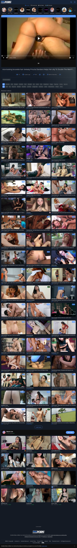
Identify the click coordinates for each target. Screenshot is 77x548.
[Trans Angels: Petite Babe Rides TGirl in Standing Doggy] (13, 381)
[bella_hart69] (64, 171)
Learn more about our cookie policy (59, 535)
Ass (10, 86)
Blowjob (19, 86)
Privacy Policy (40, 541)
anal (12, 84)
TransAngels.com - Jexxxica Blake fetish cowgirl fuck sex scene (38, 352)
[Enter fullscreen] (73, 57)
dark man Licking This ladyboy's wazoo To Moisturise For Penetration (38, 265)
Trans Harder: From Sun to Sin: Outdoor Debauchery (63, 422)
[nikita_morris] (38, 241)
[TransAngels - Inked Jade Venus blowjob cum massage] (64, 399)
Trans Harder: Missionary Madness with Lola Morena (13, 300)
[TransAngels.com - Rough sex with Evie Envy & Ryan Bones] (13, 241)
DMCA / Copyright (9, 541)
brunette (30, 84)
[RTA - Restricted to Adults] (43, 542)
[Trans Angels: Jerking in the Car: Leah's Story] (64, 311)
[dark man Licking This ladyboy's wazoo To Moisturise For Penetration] (38, 258)
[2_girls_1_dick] (38, 153)
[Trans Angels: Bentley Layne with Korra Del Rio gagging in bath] (64, 293)
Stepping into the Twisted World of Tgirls (61, 125)
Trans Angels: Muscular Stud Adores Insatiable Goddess (38, 177)
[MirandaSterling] (38, 381)
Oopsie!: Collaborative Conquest (33, 195)
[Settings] (70, 57)
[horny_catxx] (63, 496)
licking (61, 84)
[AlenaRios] (13, 479)
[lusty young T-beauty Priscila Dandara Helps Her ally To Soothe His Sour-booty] (13, 101)
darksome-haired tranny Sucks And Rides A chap (37, 370)
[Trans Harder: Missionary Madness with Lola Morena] (13, 293)
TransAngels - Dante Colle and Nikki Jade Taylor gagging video (13, 352)
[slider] (38, 56)
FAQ (50, 541)
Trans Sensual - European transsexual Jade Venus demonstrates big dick (64, 387)
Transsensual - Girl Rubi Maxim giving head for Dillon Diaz (38, 230)
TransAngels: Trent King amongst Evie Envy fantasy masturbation (63, 212)
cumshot (21, 84)
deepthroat (46, 84)
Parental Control (55, 541)
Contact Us (17, 541)
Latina (45, 86)
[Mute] (6, 57)
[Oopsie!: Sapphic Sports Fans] (64, 136)
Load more (38, 427)
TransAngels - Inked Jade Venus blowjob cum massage (64, 405)
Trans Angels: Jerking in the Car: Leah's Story (61, 317)
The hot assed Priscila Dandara (8, 125)
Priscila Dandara (6, 79)
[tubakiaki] (38, 206)
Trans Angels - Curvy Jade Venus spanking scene (12, 282)
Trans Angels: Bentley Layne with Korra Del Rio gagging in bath (63, 300)
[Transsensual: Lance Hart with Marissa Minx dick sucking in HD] (13, 311)
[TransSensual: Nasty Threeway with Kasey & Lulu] (64, 363)
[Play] (38, 38)
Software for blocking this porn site (32, 536)
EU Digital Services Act (66, 541)
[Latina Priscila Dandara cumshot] (64, 101)
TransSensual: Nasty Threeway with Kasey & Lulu (62, 370)
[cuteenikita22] (63, 479)
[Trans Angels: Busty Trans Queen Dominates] (13, 171)
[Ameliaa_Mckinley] (38, 118)
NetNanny (44, 536)
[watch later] (3, 94)
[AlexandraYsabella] (38, 293)
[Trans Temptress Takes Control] (64, 153)
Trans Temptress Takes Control (58, 160)
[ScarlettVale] (38, 496)
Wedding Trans (4, 405)
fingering (56, 84)
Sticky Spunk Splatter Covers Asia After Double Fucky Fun (13, 370)
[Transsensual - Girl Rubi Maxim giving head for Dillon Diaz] (38, 223)
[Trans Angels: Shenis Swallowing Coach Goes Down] (13, 223)
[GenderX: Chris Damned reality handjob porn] (13, 136)
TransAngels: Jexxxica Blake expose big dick (36, 317)
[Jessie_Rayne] (38, 444)
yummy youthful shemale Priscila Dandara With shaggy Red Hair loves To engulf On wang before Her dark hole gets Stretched (38, 107)
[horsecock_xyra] (64, 346)
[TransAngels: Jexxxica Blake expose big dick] (38, 311)
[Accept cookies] (74, 546)
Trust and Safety (36, 542)
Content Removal (25, 541)
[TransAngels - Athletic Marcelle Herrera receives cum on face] (38, 276)
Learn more (44, 546)
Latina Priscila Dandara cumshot (59, 107)
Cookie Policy (33, 541)
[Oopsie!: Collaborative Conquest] (38, 188)
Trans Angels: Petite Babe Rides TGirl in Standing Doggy (13, 387)
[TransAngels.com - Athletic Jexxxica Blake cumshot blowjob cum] (64, 328)
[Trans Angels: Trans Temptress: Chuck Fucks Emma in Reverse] (13, 258)
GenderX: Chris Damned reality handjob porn (11, 142)
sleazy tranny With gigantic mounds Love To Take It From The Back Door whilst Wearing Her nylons (13, 212)
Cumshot (29, 86)
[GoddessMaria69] (38, 461)
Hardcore (41, 86)
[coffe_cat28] (64, 258)
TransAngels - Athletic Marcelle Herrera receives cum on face (38, 282)
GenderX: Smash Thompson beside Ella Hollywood (63, 247)
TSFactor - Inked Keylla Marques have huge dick (62, 230)
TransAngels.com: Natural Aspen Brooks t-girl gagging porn (64, 282)
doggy (51, 84)
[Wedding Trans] (13, 399)
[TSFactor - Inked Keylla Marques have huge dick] (64, 223)
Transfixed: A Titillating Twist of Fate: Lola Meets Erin (13, 160)
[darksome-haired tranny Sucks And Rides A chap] (38, 363)
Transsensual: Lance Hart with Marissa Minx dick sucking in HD (13, 317)
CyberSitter (49, 536)
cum (41, 84)
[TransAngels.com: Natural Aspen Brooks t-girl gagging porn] (64, 276)
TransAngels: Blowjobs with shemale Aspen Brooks (37, 405)
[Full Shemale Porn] (6, 2)
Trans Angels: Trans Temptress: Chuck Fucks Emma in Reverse (13, 265)
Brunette (24, 86)
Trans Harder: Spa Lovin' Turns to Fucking (10, 335)
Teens (61, 86)
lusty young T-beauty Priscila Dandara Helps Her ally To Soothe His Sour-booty (13, 107)
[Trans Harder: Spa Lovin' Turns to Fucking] (13, 328)
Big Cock (14, 86)
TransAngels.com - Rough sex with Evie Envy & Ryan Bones (13, 247)
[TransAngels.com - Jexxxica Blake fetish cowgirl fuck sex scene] (38, 346)
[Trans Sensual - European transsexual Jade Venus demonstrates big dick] (64, 381)
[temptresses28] (38, 328)
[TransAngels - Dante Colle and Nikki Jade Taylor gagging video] (13, 346)
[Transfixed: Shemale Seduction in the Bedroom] (38, 136)
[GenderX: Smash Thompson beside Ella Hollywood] (64, 241)
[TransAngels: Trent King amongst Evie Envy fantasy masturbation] (64, 206)
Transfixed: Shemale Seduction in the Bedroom (36, 142)
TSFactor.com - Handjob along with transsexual (11, 195)
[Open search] (71, 2)
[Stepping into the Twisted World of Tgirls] (64, 118)
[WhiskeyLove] (13, 496)
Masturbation (51, 86)
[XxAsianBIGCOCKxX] (63, 444)
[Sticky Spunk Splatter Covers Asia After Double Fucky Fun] (13, 363)
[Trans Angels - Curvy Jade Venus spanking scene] (13, 276)
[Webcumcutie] (63, 461)
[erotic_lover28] (38, 479)
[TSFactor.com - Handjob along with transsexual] (13, 188)
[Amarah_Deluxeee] (13, 461)
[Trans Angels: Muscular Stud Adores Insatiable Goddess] (38, 171)
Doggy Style (34, 86)
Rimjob (57, 86)
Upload (46, 541)
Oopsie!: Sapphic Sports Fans (58, 142)
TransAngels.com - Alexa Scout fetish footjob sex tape (63, 195)
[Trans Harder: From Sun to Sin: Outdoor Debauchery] (64, 416)
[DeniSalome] (13, 444)
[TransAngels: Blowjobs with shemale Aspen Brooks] (38, 399)
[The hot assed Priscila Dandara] (13, 118)
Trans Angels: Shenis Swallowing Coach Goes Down (12, 230)
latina (37, 84)
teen (25, 84)
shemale (7, 84)
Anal (7, 86)
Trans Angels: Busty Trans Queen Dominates (11, 177)
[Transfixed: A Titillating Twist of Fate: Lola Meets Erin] (13, 153)
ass (34, 84)
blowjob (16, 84)
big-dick (65, 84)
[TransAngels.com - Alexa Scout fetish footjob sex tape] (64, 188)
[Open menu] (74, 2)
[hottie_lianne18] (38, 416)
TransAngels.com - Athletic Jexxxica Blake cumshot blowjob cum (64, 335)
